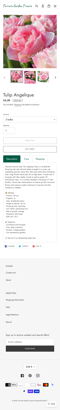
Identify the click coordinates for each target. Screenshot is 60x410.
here (34, 238)
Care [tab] (26, 159)
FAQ (8, 307)
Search (9, 322)
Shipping (17, 104)
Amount (6, 114)
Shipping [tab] (40, 159)
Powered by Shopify (41, 400)
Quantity (6, 125)
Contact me (11, 272)
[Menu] (55, 6)
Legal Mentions (12, 314)
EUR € (29, 366)
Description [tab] (11, 159)
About (8, 280)
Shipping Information (15, 299)
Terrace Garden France (26, 400)
